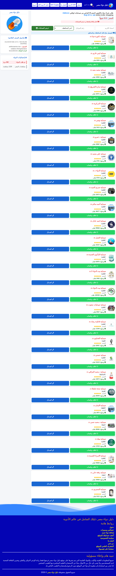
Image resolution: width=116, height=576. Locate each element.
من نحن (111, 543)
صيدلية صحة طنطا (98, 389)
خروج (34, 5)
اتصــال (49, 48)
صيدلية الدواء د (99, 171)
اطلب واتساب (91, 48)
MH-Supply (55, 5)
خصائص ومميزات (107, 530)
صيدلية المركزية (99, 103)
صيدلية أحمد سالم (98, 204)
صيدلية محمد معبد (98, 70)
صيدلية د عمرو (99, 137)
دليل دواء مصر (52, 572)
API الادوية (72, 5)
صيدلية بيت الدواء (98, 288)
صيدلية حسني (99, 355)
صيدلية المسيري (99, 489)
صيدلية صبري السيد (97, 187)
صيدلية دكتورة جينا (98, 36)
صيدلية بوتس (100, 120)
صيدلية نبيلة (100, 439)
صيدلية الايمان (99, 405)
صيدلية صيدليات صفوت (96, 305)
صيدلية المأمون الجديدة (96, 254)
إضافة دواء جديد (108, 533)
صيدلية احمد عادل (98, 221)
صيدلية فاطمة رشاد (97, 322)
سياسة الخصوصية (107, 538)
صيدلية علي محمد (98, 154)
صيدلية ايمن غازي (98, 53)
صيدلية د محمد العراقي (96, 372)
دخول (79, 5)
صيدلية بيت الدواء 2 (97, 271)
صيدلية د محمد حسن (97, 422)
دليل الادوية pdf (43, 5)
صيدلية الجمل (100, 238)
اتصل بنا (63, 5)
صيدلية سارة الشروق (97, 87)
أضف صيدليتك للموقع (106, 535)
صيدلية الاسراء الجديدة (96, 456)
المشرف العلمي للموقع (105, 546)
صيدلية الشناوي (99, 338)
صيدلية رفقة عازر (98, 472)
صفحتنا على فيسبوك (106, 549)
